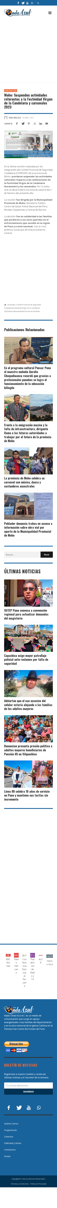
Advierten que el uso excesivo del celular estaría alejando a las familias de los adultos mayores (28, 704)
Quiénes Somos (11, 1123)
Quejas (7, 1156)
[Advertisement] (28, 49)
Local (7, 90)
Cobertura (8, 1136)
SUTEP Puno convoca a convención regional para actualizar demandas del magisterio (26, 614)
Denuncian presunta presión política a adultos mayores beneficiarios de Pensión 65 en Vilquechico (28, 750)
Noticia (13, 90)
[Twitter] (23, 3)
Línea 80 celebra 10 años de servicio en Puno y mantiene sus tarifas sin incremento (27, 795)
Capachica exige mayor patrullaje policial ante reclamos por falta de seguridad (26, 659)
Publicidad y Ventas (12, 1143)
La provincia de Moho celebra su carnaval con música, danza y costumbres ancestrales (24, 482)
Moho (10, 311)
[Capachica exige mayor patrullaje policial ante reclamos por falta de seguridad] (24, 638)
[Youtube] (27, 3)
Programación (10, 1130)
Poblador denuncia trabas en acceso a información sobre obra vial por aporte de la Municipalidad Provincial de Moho (28, 529)
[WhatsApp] (32, 3)
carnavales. (11, 305)
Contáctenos (10, 1149)
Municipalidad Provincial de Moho (26, 311)
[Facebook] (18, 3)
